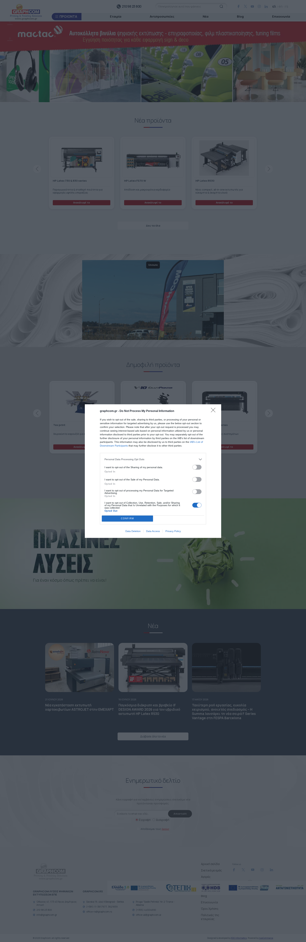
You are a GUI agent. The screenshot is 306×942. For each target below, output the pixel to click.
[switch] (197, 467)
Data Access (153, 531)
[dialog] (153, 471)
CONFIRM (127, 518)
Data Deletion (133, 531)
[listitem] (153, 459)
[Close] (214, 411)
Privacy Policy (173, 531)
